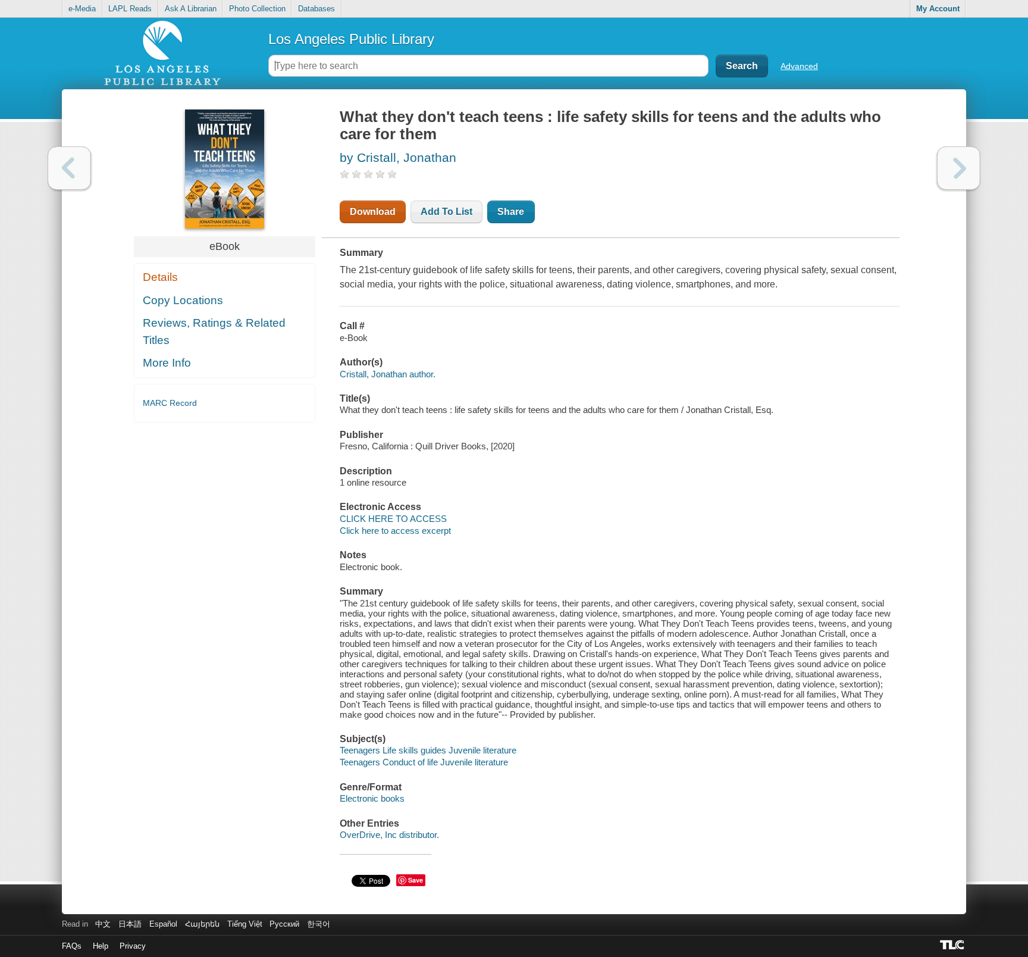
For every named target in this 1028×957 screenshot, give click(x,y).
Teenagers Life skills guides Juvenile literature (428, 750)
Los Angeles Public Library (351, 39)
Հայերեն (202, 924)
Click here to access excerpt (395, 531)
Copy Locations (183, 300)
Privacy (133, 946)
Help (100, 946)
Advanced (799, 66)
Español (163, 924)
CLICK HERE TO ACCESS (393, 519)
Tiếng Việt (244, 924)
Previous (69, 168)
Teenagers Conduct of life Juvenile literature (424, 762)
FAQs (72, 946)
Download (373, 212)
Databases (316, 8)
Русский (284, 924)
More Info (167, 362)
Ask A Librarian (191, 8)
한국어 (318, 924)
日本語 (130, 924)
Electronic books (372, 798)
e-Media (82, 8)
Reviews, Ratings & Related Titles (214, 331)
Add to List (446, 212)
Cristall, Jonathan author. (387, 374)
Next (958, 168)
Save (415, 879)
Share (510, 212)
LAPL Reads (130, 8)
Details (160, 277)
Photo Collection (257, 8)
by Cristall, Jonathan (398, 157)
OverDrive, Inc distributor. (389, 835)
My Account (938, 8)
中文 (103, 924)
